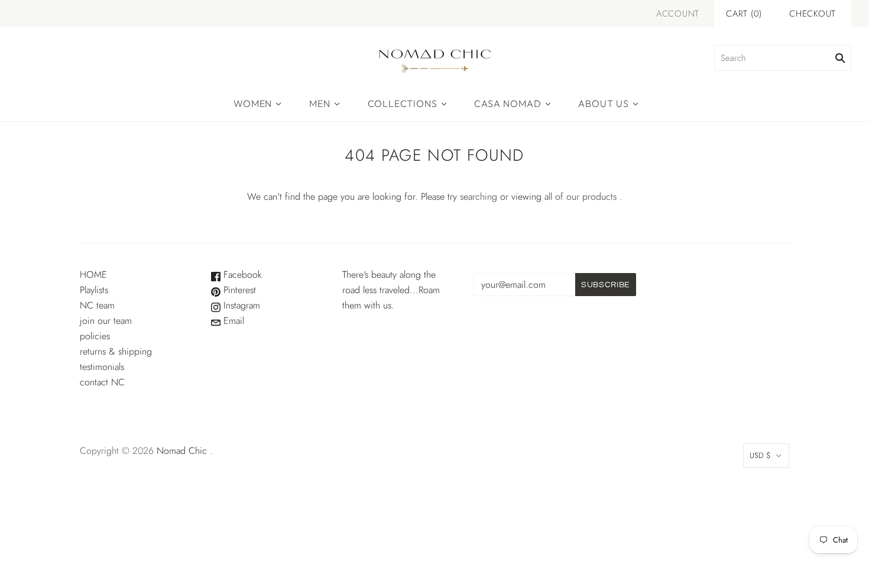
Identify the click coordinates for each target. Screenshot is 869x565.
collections (402, 103)
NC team (97, 305)
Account (677, 13)
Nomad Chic (182, 450)
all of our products (580, 196)
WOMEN (253, 103)
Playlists (94, 290)
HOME (93, 274)
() (744, 13)
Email (232, 320)
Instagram (240, 305)
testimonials (102, 367)
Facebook (241, 274)
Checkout (812, 13)
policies (95, 336)
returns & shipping (116, 351)
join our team (106, 320)
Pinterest (238, 290)
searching (478, 196)
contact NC (102, 382)
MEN (319, 103)
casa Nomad (507, 103)
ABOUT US (603, 103)
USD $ (760, 455)
